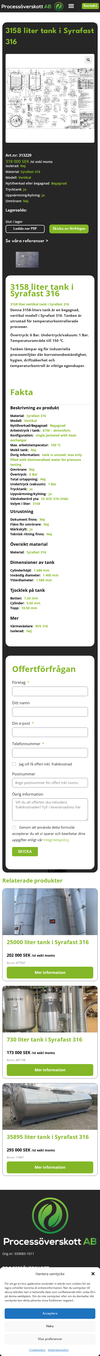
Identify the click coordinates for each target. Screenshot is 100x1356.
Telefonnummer (26, 743)
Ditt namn (21, 702)
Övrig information (27, 794)
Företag (19, 682)
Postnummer (23, 774)
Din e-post (21, 723)
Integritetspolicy (58, 1350)
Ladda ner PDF (25, 229)
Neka (50, 1326)
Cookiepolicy (37, 1350)
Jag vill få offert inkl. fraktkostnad (45, 764)
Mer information (50, 972)
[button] (93, 1273)
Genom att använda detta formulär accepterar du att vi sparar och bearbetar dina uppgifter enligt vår (48, 833)
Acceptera (50, 1313)
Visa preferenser (50, 1339)
